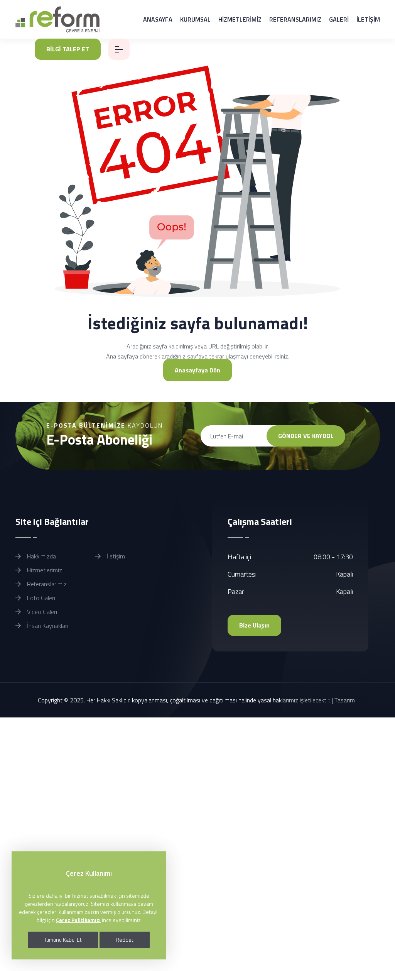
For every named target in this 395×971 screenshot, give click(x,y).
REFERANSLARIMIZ (295, 19)
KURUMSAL (195, 19)
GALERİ (339, 19)
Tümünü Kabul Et (63, 939)
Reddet (124, 939)
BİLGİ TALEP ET (67, 49)
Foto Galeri (40, 597)
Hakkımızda (40, 556)
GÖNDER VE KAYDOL (306, 435)
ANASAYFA (157, 19)
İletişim (115, 556)
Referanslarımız (46, 584)
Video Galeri (41, 611)
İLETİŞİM (368, 19)
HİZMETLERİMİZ (240, 19)
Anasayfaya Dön (197, 370)
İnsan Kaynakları (46, 625)
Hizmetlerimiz (43, 570)
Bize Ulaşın (254, 625)
